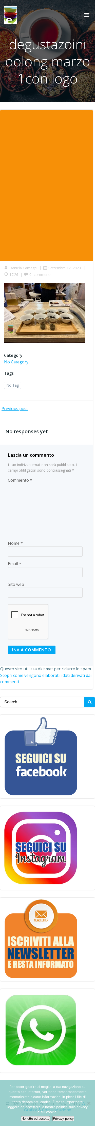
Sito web (16, 584)
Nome (15, 543)
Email (14, 563)
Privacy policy (63, 1118)
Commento (20, 480)
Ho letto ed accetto (35, 1118)
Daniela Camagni (23, 268)
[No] (88, 1103)
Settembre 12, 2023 (64, 268)
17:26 (13, 274)
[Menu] (87, 15)
